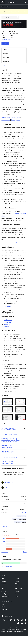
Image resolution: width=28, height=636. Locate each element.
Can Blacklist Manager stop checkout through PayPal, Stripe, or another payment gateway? (10, 440)
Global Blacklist (16, 117)
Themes (17, 578)
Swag (17, 596)
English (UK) (8, 616)
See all (25, 552)
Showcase (18, 576)
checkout (24, 516)
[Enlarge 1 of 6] (11, 400)
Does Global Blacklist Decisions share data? (7, 462)
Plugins (17, 581)
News (3, 578)
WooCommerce (8, 320)
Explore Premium (6, 306)
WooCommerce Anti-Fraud (20, 522)
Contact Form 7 (8, 322)
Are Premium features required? (9, 457)
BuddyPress (5, 609)
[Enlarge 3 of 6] (11, 408)
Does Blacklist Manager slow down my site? (8, 452)
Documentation (5, 120)
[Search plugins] (17, 17)
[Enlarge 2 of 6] (24, 400)
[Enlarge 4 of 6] (24, 408)
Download (5, 43)
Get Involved (18, 588)
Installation (6, 57)
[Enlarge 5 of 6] (11, 415)
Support (5, 65)
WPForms (6, 326)
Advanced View (5, 526)
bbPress (4, 606)
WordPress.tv (5, 596)
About (3, 576)
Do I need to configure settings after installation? (8, 428)
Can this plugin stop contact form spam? (7, 446)
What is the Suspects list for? (9, 434)
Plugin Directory (5, 6)
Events (17, 591)
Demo (18, 120)
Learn (3, 588)
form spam (15, 519)
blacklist (19, 516)
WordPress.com (6, 601)
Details (5, 49)
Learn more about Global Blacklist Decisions (13, 243)
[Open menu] (25, 2)
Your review (4, 552)
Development (6, 61)
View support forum (6, 566)
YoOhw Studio (7, 39)
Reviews (5, 53)
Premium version (5, 117)
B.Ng (6, 487)
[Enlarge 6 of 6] (24, 415)
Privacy (3, 584)
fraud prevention (22, 519)
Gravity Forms (7, 324)
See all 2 (24, 512)
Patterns (17, 584)
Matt (3, 604)
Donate (17, 594)
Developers (4, 594)
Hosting (3, 581)
